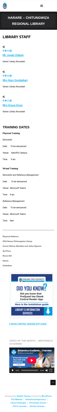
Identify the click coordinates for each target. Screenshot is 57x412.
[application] (31, 360)
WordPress (47, 396)
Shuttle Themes (24, 396)
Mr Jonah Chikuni (13, 55)
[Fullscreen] (51, 370)
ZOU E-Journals (20, 406)
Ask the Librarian (37, 406)
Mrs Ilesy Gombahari (15, 80)
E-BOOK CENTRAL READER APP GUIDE (28, 324)
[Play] (12, 370)
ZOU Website (16, 399)
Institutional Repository (35, 399)
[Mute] (46, 370)
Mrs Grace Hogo (13, 105)
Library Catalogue (18, 403)
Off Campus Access (37, 403)
